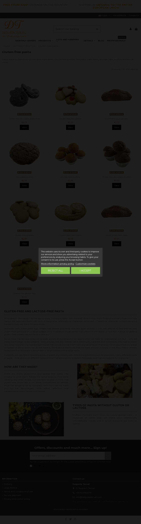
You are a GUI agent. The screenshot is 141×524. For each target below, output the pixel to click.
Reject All (55, 270)
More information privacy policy (57, 263)
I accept (85, 270)
